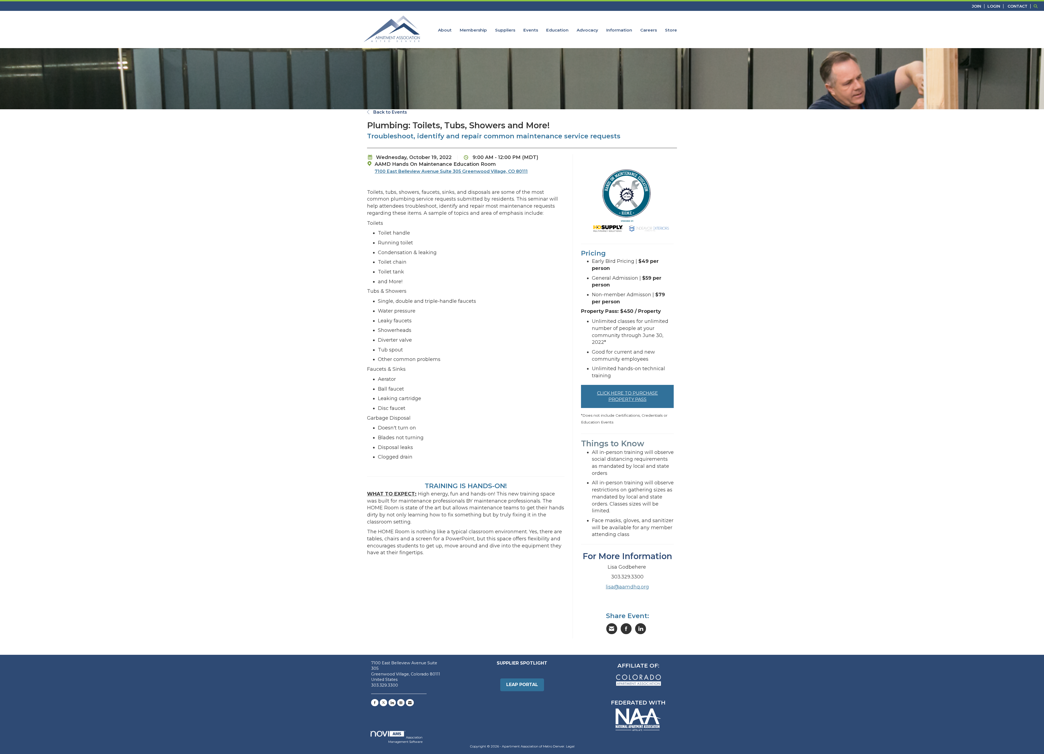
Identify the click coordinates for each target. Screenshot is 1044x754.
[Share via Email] (611, 628)
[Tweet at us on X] (383, 702)
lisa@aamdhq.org (627, 587)
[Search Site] (1037, 6)
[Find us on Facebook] (374, 702)
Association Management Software (405, 740)
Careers (648, 30)
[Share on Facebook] (626, 628)
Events (530, 30)
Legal (570, 746)
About (445, 30)
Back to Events (389, 112)
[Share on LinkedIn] (640, 628)
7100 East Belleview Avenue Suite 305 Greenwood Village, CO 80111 (451, 171)
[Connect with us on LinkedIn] (392, 702)
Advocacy (587, 30)
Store (671, 30)
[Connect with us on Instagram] (401, 702)
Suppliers (505, 30)
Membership (473, 30)
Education (557, 30)
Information (619, 30)
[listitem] (979, 6)
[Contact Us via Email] (410, 702)
